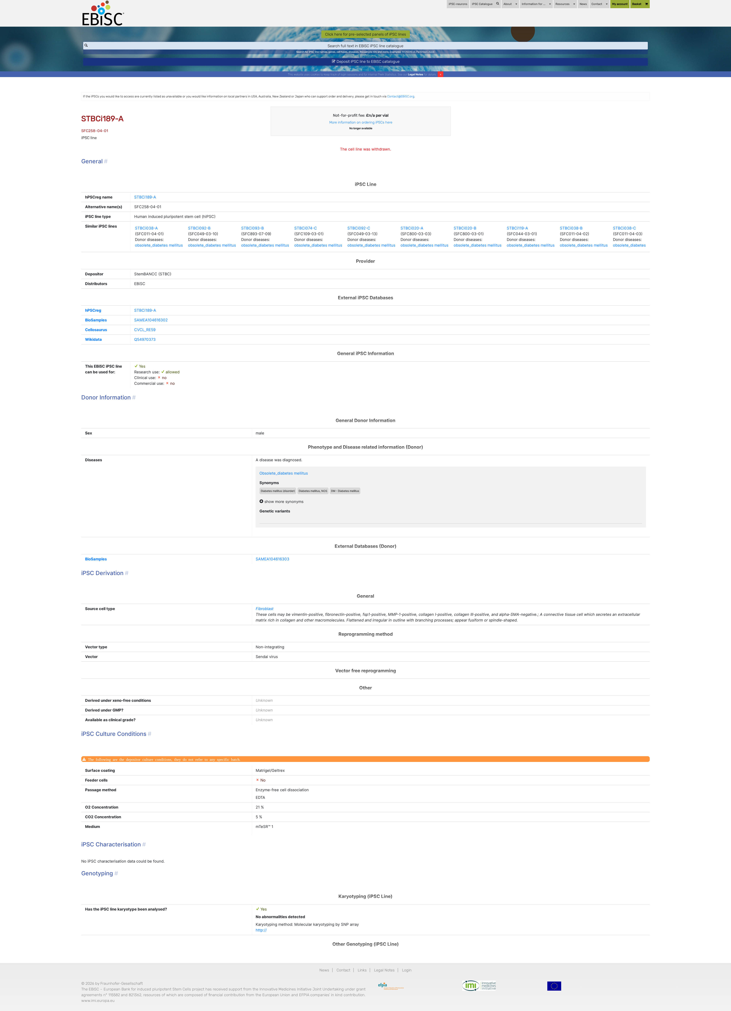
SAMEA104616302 (151, 320)
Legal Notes (415, 74)
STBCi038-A (146, 228)
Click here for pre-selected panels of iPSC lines (365, 34)
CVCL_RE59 (145, 329)
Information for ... (533, 4)
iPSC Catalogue (482, 4)
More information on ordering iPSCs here (360, 122)
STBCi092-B (199, 228)
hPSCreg (93, 310)
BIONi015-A (408, 51)
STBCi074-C (305, 228)
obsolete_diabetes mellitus (159, 245)
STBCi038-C (624, 228)
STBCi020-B (465, 228)
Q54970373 (145, 339)
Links (362, 970)
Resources (562, 4)
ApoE (432, 51)
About (508, 4)
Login (407, 970)
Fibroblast (264, 608)
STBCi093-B (252, 228)
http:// (261, 930)
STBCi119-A (517, 228)
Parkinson (422, 51)
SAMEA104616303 (272, 559)
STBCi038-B (571, 228)
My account (620, 4)
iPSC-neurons (458, 4)
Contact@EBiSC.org (400, 96)
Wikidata (93, 339)
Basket (636, 4)
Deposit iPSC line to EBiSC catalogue (368, 61)
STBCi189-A (145, 197)
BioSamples (96, 320)
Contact (596, 4)
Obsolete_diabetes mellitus (283, 473)
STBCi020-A (412, 228)
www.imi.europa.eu (98, 1000)
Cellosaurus (96, 329)
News (583, 4)
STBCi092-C (358, 228)
